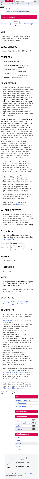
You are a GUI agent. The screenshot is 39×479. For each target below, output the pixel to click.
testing (18, 426)
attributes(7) (7, 239)
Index (8, 4)
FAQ (27, 4)
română (18, 449)
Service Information (13, 9)
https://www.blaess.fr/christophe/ (16, 320)
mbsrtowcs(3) (6, 24)
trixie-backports (21, 423)
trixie (17, 420)
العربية (18, 437)
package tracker (21, 403)
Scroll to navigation (9, 17)
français (19, 443)
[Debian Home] (2, 4)
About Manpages (18, 4)
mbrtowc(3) (15, 302)
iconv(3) (5, 302)
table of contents (23, 411)
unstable (9, 11)
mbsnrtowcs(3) (7, 304)
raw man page (21, 406)
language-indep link (23, 400)
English (18, 440)
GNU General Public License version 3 (17, 372)
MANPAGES (9, 0)
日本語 (18, 446)
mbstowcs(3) (20, 204)
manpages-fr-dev (17, 11)
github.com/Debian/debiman (27, 473)
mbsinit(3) (24, 302)
